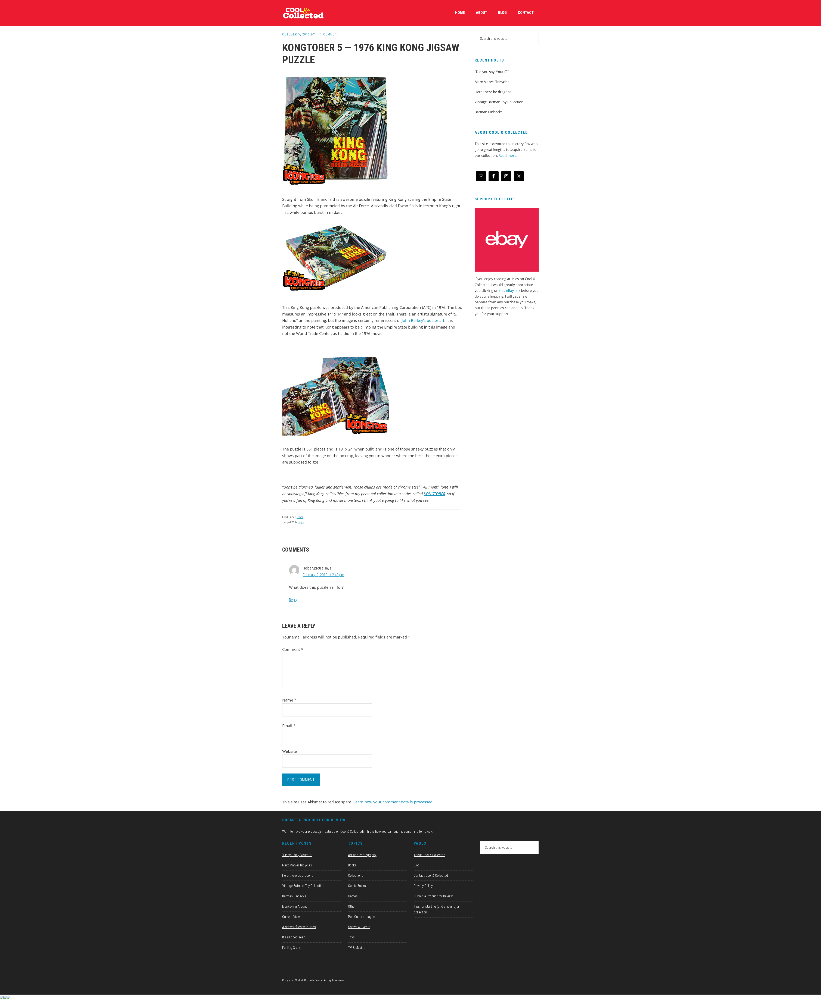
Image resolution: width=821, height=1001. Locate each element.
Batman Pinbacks (488, 112)
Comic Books (357, 886)
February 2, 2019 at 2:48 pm (323, 574)
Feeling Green (291, 948)
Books (352, 865)
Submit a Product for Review (433, 896)
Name (289, 700)
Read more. (508, 155)
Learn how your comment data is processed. (393, 801)
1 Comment (329, 34)
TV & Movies (356, 948)
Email (288, 725)
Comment (292, 649)
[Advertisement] (507, 356)
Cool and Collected (314, 12)
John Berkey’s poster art (423, 320)
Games (353, 896)
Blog (416, 865)
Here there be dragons (493, 92)
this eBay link (509, 290)
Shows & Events (359, 927)
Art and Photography (362, 855)
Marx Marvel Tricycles (492, 81)
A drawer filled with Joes (299, 927)
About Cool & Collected (429, 855)
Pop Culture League (361, 917)
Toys (301, 522)
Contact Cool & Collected (431, 875)
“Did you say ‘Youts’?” (492, 71)
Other (300, 517)
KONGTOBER (434, 493)
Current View (291, 917)
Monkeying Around (294, 906)
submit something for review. (413, 831)
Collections (355, 875)
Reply (293, 599)
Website (289, 751)
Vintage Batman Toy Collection (499, 102)
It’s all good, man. (294, 937)
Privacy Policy (423, 886)
